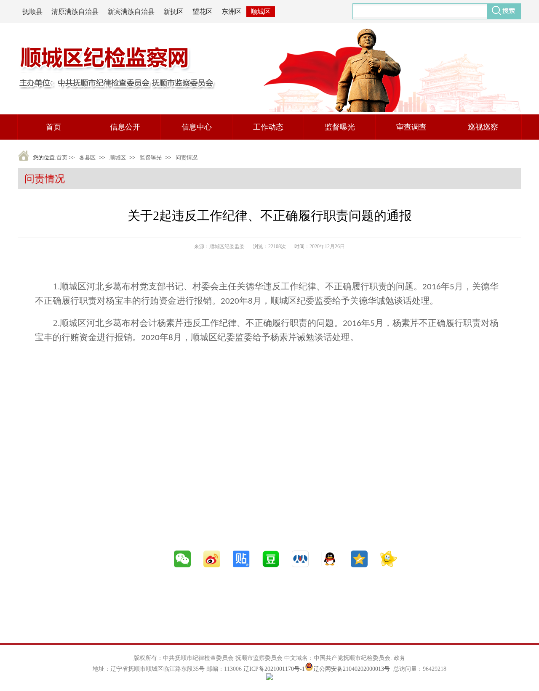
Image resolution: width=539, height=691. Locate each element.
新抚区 (173, 11)
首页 (61, 157)
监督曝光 (151, 157)
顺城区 (261, 11)
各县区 (87, 157)
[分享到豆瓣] (270, 566)
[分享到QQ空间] (359, 566)
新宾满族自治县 (131, 11)
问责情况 (186, 157)
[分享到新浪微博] (211, 566)
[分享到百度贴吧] (241, 566)
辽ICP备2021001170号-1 (274, 669)
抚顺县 (32, 11)
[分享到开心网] (388, 566)
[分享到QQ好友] (329, 566)
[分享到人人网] (300, 566)
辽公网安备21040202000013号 (351, 669)
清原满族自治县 (75, 11)
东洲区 (231, 11)
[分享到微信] (182, 566)
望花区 (202, 11)
